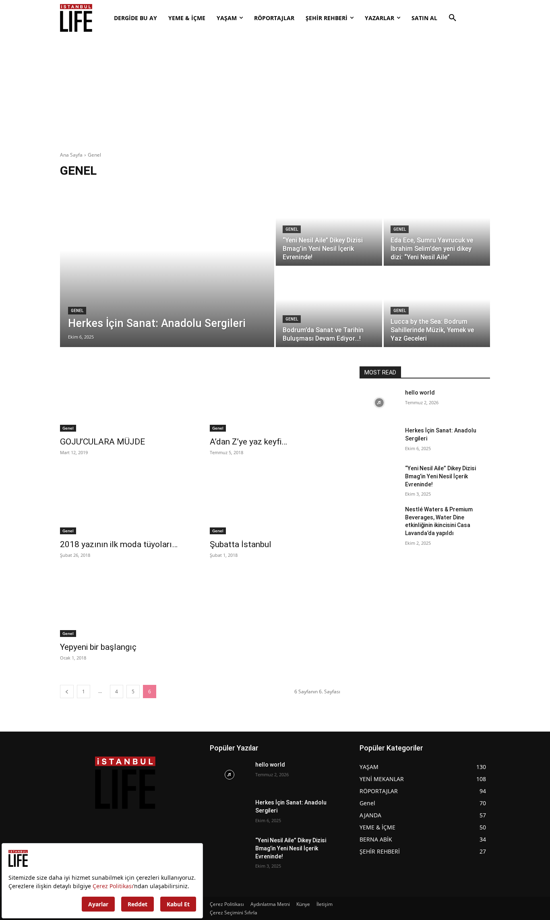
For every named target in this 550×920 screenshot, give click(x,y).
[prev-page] (67, 691)
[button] (452, 18)
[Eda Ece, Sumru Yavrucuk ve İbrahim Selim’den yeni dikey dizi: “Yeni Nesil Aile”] (437, 226)
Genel (77, 310)
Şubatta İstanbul (240, 544)
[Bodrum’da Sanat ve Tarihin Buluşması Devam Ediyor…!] (329, 307)
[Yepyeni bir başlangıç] (125, 604)
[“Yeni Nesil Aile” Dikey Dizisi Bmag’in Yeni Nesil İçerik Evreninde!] (329, 226)
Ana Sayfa (71, 154)
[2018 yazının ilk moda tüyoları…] (125, 501)
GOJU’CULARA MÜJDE (102, 442)
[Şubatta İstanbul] (275, 501)
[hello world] (379, 402)
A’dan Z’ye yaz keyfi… (248, 442)
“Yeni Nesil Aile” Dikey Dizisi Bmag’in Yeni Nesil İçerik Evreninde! (440, 476)
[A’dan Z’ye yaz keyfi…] (275, 399)
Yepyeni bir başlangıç (98, 647)
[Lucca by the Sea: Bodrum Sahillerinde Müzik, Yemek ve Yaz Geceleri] (437, 307)
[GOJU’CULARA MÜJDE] (125, 399)
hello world (420, 392)
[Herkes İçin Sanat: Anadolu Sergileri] (167, 266)
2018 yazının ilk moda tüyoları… (119, 544)
